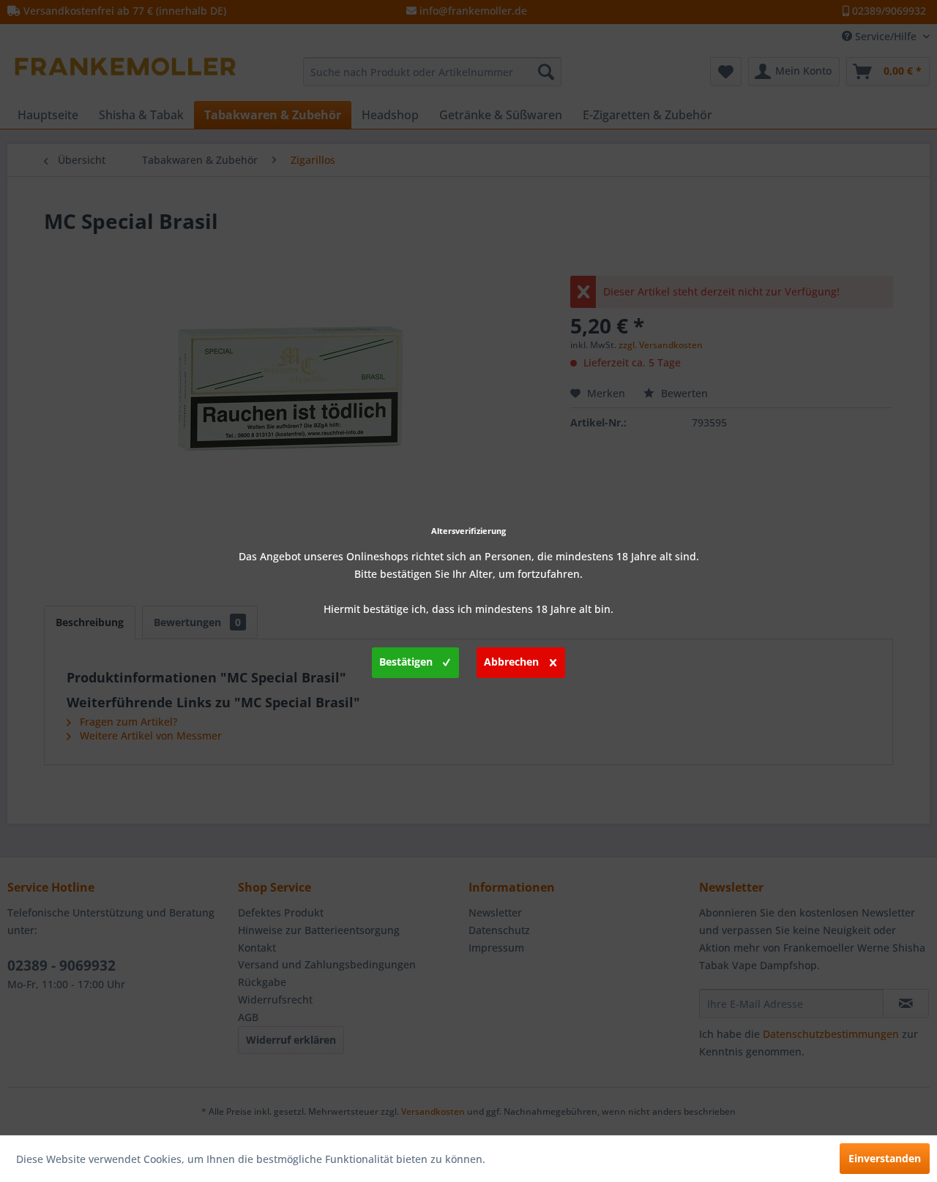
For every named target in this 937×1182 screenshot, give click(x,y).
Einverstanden (884, 1158)
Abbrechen (511, 662)
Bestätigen (406, 662)
